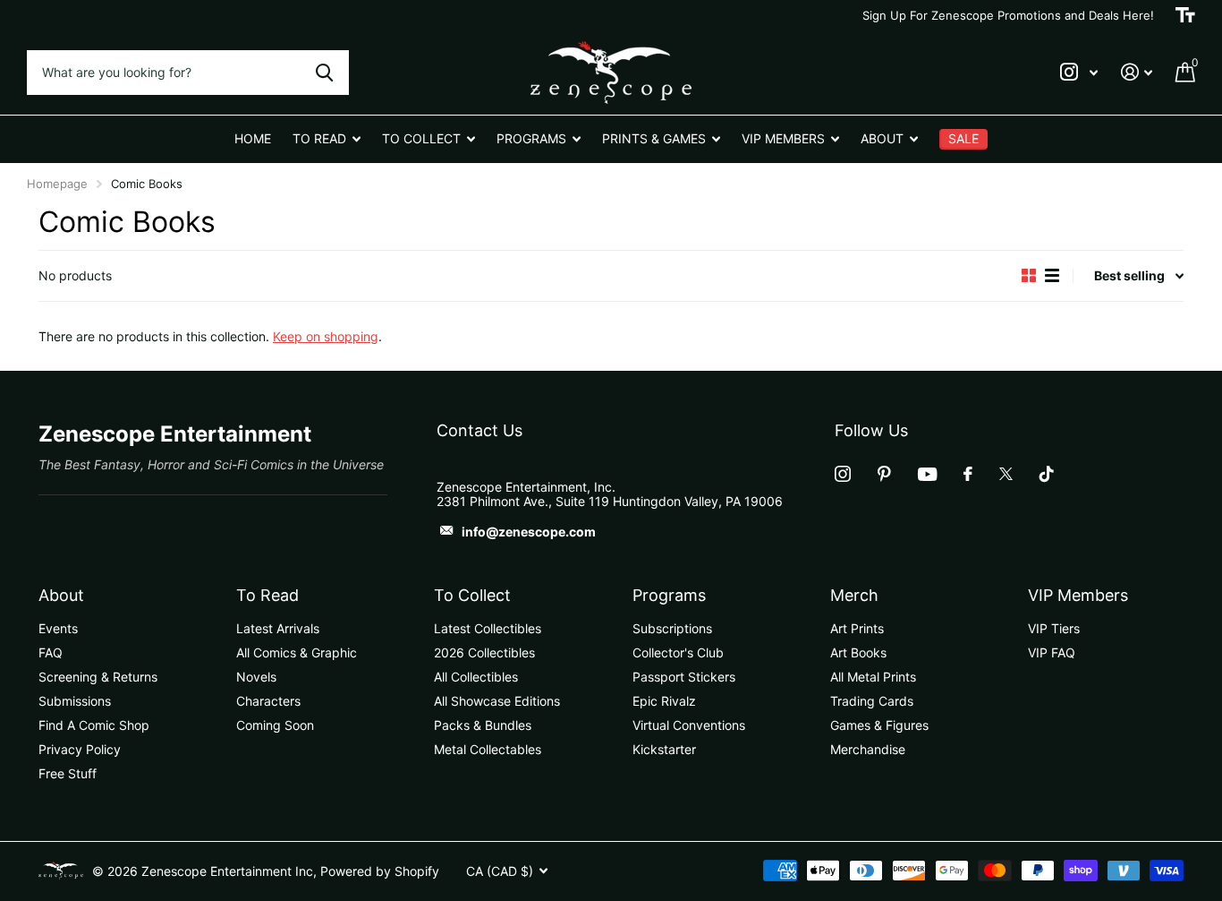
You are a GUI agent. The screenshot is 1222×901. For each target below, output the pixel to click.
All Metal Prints (873, 676)
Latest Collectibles (487, 628)
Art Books (858, 652)
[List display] (1052, 275)
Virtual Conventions (688, 725)
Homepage (57, 183)
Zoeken (324, 72)
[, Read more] (1079, 72)
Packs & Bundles (482, 725)
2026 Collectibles (484, 652)
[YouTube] (927, 474)
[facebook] (967, 474)
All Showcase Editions (497, 700)
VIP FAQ (1051, 652)
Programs (669, 595)
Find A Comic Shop (93, 725)
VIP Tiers (1054, 628)
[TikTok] (1047, 474)
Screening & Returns (97, 676)
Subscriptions (672, 628)
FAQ (50, 652)
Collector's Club (678, 652)
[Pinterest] (884, 474)
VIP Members (1078, 595)
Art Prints (857, 628)
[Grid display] (1029, 275)
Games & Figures (879, 725)
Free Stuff (67, 773)
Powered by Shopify (379, 871)
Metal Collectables (487, 749)
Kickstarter (664, 749)
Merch (854, 595)
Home (252, 138)
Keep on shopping (325, 336)
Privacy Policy (79, 749)
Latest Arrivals (277, 628)
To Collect (472, 595)
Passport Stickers (683, 676)
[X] (1006, 474)
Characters (268, 700)
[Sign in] (1136, 72)
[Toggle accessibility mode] (1185, 15)
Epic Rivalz (664, 700)
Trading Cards (871, 700)
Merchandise (867, 749)
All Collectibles (476, 676)
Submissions (74, 700)
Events (58, 628)
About (61, 595)
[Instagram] (843, 474)
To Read (267, 595)
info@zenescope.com (529, 531)
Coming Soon (275, 725)
